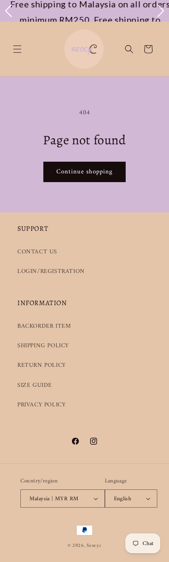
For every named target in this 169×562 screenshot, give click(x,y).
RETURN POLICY (41, 365)
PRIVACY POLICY (41, 404)
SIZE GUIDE (34, 385)
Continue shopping (84, 172)
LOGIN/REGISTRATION (51, 271)
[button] (17, 49)
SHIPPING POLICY (43, 345)
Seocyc (94, 546)
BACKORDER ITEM (44, 326)
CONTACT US (37, 251)
